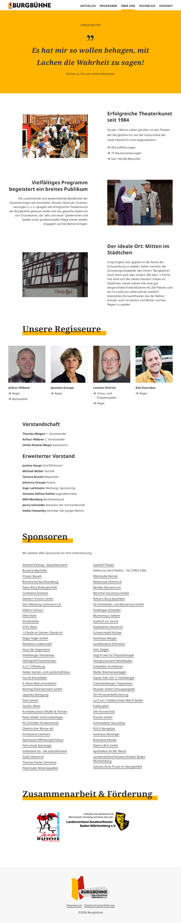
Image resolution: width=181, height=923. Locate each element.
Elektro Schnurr (32, 610)
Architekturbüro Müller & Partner (44, 711)
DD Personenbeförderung (110, 695)
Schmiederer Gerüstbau (109, 723)
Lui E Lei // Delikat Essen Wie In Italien (118, 700)
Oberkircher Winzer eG (37, 728)
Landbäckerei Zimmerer (109, 644)
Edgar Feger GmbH (35, 638)
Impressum (74, 905)
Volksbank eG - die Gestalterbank (44, 751)
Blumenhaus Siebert (106, 616)
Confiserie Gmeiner (35, 593)
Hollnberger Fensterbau (38, 655)
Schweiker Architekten (108, 666)
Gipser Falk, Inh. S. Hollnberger (114, 678)
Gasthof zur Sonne (105, 621)
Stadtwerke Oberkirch (108, 627)
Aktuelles (88, 6)
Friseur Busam (32, 576)
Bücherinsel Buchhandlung (40, 582)
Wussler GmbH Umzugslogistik (114, 689)
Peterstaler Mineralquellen (40, 768)
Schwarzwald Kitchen (107, 632)
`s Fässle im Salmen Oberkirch (42, 632)
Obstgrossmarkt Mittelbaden (112, 661)
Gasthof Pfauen (103, 565)
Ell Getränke (30, 621)
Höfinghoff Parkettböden (39, 661)
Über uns (128, 6)
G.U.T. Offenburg (33, 666)
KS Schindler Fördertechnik (40, 723)
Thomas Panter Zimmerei (39, 762)
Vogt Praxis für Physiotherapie (113, 655)
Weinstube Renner (105, 576)
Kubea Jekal (101, 706)
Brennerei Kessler (105, 740)
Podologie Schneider (107, 610)
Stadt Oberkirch (33, 757)
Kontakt (166, 6)
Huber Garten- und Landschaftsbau (46, 672)
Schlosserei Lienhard (36, 734)
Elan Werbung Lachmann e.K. (42, 604)
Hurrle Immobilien (34, 678)
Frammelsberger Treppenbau (113, 683)
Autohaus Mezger (105, 638)
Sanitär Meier (31, 706)
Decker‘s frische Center (38, 599)
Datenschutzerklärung (99, 905)
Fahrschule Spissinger (37, 745)
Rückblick (147, 6)
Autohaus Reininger (106, 734)
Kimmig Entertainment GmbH (42, 689)
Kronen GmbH (102, 717)
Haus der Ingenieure (36, 649)
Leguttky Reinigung (35, 695)
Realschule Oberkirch (107, 582)
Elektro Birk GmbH (105, 745)
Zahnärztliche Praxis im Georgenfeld (117, 766)
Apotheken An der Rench (109, 751)
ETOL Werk (29, 627)
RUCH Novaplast (104, 728)
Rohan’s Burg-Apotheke (109, 599)
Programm (108, 6)
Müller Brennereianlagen (110, 672)
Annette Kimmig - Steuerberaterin (45, 565)
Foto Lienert (30, 700)
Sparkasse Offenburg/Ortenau (42, 740)
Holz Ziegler (101, 649)
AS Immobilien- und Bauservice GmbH (118, 604)
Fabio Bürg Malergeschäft (39, 587)
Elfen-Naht (29, 616)
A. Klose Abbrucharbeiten (39, 683)
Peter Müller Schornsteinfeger (42, 717)
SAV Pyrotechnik (104, 711)
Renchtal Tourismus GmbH (111, 593)
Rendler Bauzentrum (107, 587)
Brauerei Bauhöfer (34, 570)
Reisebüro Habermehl (37, 644)
